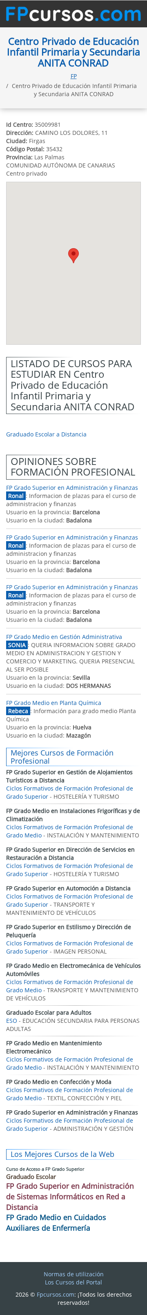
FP (74, 76)
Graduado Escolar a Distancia (46, 434)
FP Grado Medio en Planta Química (53, 703)
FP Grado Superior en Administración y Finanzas (72, 487)
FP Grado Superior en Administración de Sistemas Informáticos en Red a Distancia (70, 1196)
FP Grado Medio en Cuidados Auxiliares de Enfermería (56, 1222)
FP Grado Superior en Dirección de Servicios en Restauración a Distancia (70, 853)
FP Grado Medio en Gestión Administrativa (64, 637)
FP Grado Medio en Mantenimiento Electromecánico (54, 1047)
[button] (73, 256)
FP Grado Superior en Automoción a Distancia (68, 888)
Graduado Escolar (31, 1176)
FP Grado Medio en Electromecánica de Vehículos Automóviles (73, 970)
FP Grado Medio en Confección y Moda (58, 1082)
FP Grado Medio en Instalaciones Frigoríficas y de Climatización (73, 815)
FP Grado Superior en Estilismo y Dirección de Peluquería (68, 931)
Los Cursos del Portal (73, 1282)
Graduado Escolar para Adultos (48, 1012)
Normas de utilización (74, 1274)
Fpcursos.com (55, 1294)
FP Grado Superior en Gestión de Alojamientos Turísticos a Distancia (69, 776)
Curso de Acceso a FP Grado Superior (45, 1169)
